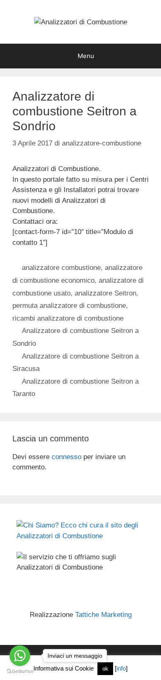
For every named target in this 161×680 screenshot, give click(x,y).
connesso (66, 457)
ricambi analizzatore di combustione (67, 318)
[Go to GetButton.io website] (20, 671)
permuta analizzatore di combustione (69, 306)
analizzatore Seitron (105, 293)
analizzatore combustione (61, 268)
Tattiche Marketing (103, 615)
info (121, 668)
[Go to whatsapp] (19, 655)
